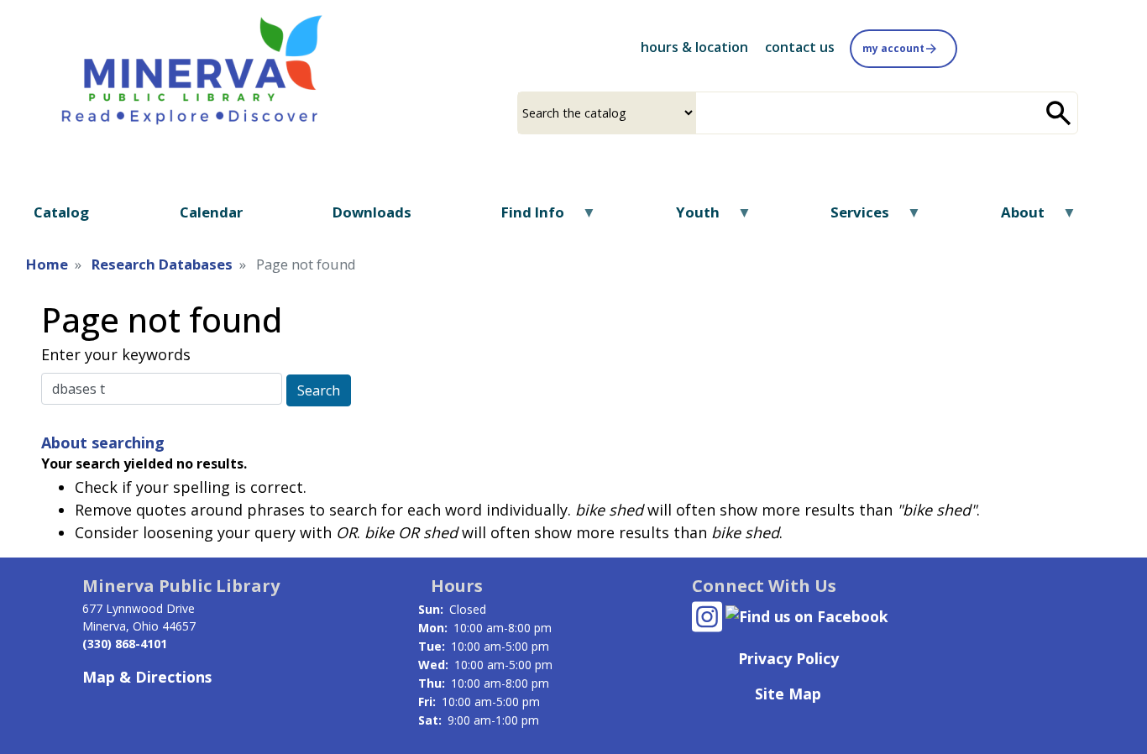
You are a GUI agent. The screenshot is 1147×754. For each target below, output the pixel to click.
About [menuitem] (1011, 217)
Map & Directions (147, 677)
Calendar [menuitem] (211, 212)
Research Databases (162, 264)
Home (47, 264)
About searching (103, 442)
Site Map (788, 693)
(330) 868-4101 (124, 644)
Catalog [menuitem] (61, 212)
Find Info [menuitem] (522, 217)
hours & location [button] (694, 47)
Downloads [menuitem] (372, 212)
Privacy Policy (788, 658)
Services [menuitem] (849, 217)
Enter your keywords (116, 354)
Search (318, 390)
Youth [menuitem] (686, 217)
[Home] (192, 68)
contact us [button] (800, 47)
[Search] (1058, 113)
